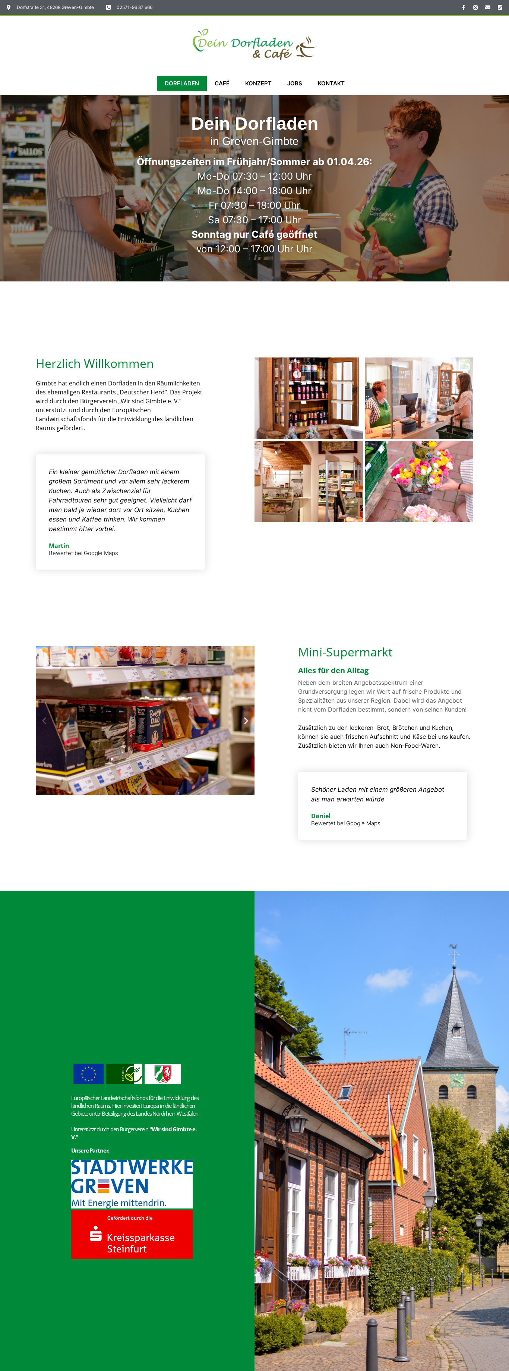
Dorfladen (182, 83)
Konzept (258, 83)
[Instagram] (475, 7)
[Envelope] (488, 7)
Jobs (294, 83)
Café (222, 83)
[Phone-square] (500, 7)
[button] (44, 720)
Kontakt (331, 83)
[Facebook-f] (463, 7)
